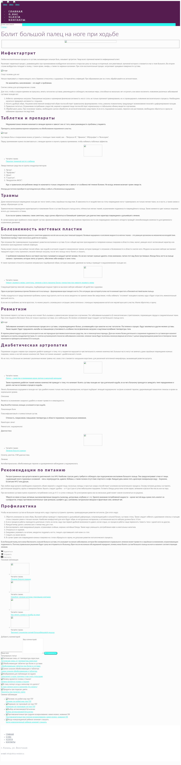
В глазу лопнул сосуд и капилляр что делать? (19, 687)
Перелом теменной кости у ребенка (20, 161)
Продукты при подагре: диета (13, 692)
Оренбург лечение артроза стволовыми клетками (31, 597)
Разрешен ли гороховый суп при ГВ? (20, 707)
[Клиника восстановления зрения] (10, 4)
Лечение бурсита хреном (16, 451)
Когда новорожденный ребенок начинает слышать (26, 722)
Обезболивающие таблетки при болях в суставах (20, 666)
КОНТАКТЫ (10, 742)
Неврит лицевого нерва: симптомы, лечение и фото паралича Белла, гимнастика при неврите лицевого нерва (50, 283)
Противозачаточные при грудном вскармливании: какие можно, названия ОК (37, 717)
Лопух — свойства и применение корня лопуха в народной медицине (33, 378)
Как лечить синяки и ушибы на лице (25, 615)
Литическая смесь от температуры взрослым (19, 661)
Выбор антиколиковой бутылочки (19, 712)
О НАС (8, 737)
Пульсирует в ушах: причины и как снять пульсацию (22, 676)
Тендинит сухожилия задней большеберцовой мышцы (33, 632)
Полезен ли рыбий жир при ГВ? (18, 701)
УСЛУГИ (9, 739)
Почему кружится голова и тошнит (15, 682)
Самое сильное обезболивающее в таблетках (19, 671)
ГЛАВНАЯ (10, 734)
